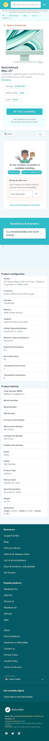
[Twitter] (12, 733)
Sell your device (12, 548)
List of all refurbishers (15, 560)
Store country (10, 676)
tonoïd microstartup (12, 721)
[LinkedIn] (19, 733)
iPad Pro (8, 595)
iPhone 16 (9, 601)
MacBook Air (10, 607)
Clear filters (35, 205)
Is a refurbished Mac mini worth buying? (22, 233)
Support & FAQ (11, 535)
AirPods (8, 613)
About (7, 630)
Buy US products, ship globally (19, 566)
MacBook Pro (11, 589)
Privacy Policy (11, 655)
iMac (6, 620)
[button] (16, 86)
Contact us (9, 648)
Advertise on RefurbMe (16, 642)
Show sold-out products (19, 205)
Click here (8, 727)
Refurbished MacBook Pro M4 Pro (28, 716)
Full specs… (6, 80)
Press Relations (12, 636)
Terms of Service (13, 667)
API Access (9, 572)
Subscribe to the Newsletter (18, 697)
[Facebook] (6, 733)
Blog (6, 542)
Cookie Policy (11, 661)
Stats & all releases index (16, 554)
